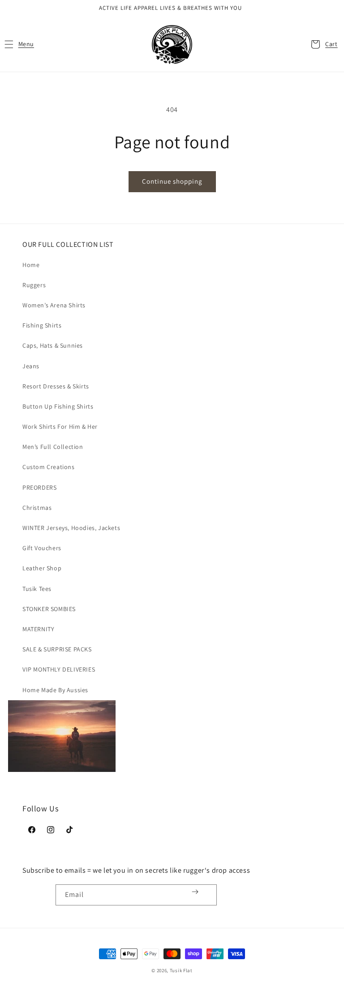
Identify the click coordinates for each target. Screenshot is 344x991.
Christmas (37, 508)
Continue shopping (172, 181)
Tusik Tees (37, 589)
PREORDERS (39, 487)
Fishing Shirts (41, 325)
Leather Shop (41, 568)
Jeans (30, 366)
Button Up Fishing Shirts (57, 406)
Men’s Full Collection (52, 447)
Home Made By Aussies (55, 690)
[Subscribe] (195, 891)
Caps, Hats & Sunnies (52, 345)
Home (30, 265)
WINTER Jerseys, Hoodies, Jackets (71, 528)
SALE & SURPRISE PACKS (57, 649)
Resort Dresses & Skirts (55, 386)
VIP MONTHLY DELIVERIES (58, 669)
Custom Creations (48, 467)
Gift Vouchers (41, 548)
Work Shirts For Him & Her (60, 426)
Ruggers (34, 285)
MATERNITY (38, 629)
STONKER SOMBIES (49, 609)
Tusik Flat (181, 970)
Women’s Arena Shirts (54, 305)
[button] (19, 44)
